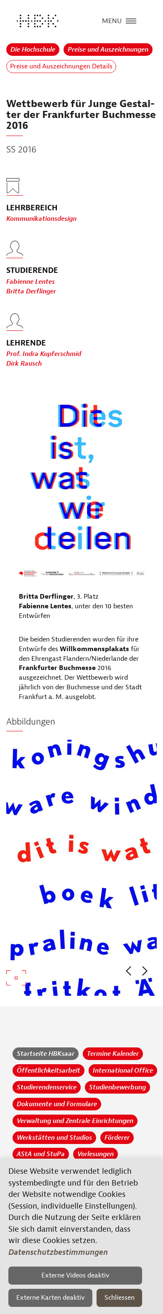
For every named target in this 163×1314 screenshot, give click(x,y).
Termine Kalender (113, 1054)
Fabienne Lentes (30, 281)
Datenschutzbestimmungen (58, 1252)
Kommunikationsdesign (41, 219)
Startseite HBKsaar (45, 1054)
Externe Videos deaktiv (75, 1275)
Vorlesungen (95, 1154)
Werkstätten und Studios (54, 1137)
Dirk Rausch (24, 363)
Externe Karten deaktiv (50, 1297)
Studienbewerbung (117, 1087)
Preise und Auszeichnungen (108, 49)
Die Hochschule (32, 49)
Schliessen (119, 1297)
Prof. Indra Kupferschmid (43, 354)
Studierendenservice (46, 1087)
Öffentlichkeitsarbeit (48, 1070)
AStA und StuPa (41, 1154)
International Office (123, 1070)
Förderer (117, 1137)
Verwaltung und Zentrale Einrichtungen (75, 1121)
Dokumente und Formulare (57, 1104)
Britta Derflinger (31, 291)
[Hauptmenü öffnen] (131, 20)
